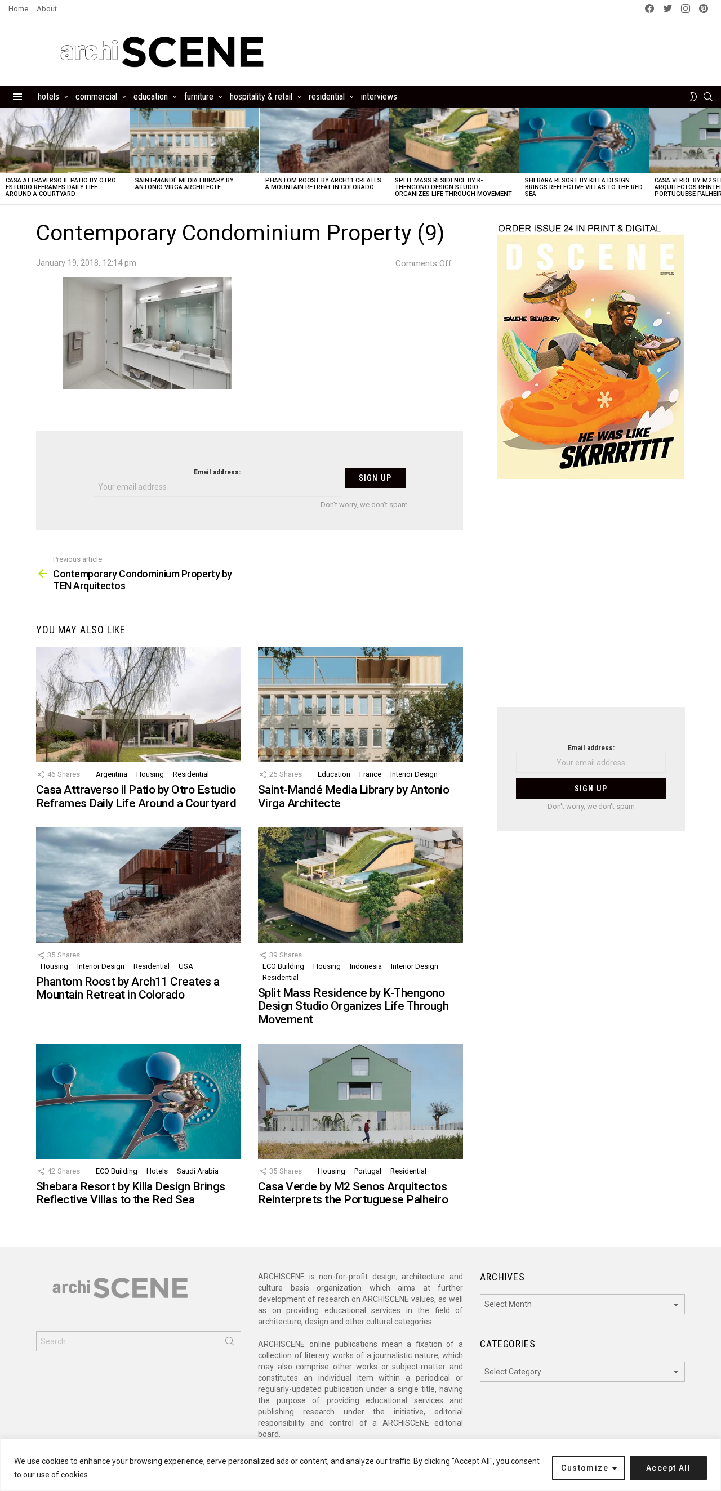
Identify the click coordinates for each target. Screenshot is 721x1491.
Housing (150, 774)
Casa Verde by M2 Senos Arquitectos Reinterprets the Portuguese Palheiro (353, 1193)
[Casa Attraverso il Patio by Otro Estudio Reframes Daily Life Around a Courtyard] (65, 140)
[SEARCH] (708, 97)
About (47, 9)
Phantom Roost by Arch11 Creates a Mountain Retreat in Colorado (323, 184)
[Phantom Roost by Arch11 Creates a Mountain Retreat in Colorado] (324, 140)
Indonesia (366, 966)
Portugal (367, 1171)
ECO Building (283, 966)
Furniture (198, 96)
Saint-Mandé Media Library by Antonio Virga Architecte (184, 184)
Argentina (111, 774)
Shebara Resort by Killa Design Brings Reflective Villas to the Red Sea (584, 187)
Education (150, 96)
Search (230, 1343)
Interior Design (414, 774)
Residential (327, 96)
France (370, 774)
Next (715, 156)
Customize (584, 1467)
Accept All (668, 1467)
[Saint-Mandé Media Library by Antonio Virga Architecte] (194, 140)
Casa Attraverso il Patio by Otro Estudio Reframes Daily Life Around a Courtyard (61, 187)
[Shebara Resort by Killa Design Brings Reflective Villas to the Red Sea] (584, 140)
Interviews (379, 96)
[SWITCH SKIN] (693, 97)
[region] (360, 1465)
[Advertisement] (591, 600)
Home (18, 9)
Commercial (96, 96)
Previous (5, 156)
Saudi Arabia (198, 1171)
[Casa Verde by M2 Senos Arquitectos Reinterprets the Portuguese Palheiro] (360, 1101)
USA (186, 966)
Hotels (48, 96)
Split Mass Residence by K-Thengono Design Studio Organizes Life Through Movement (453, 187)
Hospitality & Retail (261, 96)
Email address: (217, 472)
